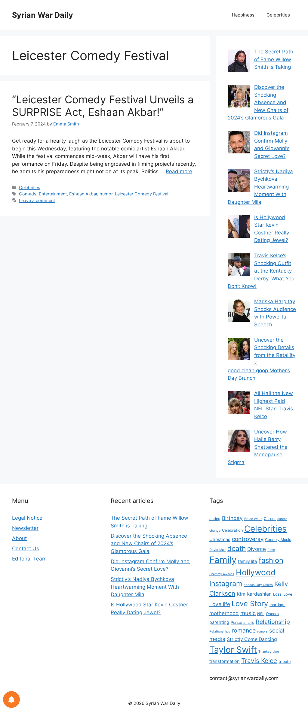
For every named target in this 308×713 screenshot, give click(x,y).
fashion (271, 560)
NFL (260, 614)
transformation (224, 661)
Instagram (225, 583)
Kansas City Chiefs (258, 585)
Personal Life (242, 622)
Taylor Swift (233, 649)
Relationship (273, 621)
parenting (219, 622)
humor (106, 193)
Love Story (250, 603)
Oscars (272, 614)
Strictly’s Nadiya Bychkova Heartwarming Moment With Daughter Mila (145, 586)
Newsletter (25, 528)
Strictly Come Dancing (252, 639)
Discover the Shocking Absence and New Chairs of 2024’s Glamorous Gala (149, 543)
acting (214, 518)
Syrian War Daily (42, 15)
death (236, 548)
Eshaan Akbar (83, 193)
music (248, 613)
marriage (277, 605)
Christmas (219, 539)
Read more (179, 171)
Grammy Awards (221, 574)
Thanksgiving (268, 652)
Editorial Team (29, 559)
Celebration (232, 530)
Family (222, 559)
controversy (247, 539)
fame (271, 550)
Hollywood (256, 572)
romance (244, 630)
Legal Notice (27, 518)
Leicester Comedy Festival (141, 193)
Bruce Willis (253, 519)
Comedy (27, 193)
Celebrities (278, 15)
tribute (285, 661)
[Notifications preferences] (11, 699)
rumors (262, 631)
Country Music (278, 539)
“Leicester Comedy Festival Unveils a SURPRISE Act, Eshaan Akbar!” (103, 105)
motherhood (224, 613)
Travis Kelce (259, 660)
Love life (219, 604)
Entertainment (53, 193)
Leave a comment (37, 200)
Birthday (232, 518)
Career (270, 518)
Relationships (219, 631)
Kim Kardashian (254, 594)
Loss (277, 594)
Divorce (256, 549)
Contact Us (25, 548)
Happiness (243, 15)
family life (247, 561)
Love (287, 594)
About (19, 538)
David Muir (217, 550)
